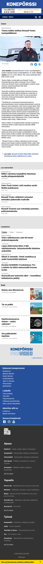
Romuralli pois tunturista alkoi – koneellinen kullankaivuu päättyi (21, 276)
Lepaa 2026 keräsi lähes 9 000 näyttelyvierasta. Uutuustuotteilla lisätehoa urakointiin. (21, 248)
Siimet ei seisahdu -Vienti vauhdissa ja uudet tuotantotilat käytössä (19, 257)
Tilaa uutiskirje (8, 394)
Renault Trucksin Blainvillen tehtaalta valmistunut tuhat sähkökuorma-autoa (21, 155)
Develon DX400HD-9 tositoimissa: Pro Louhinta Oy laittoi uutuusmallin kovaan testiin (19, 267)
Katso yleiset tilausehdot (11, 404)
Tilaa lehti (6, 396)
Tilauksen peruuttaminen (11, 401)
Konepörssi (7, 371)
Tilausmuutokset (8, 399)
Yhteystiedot (7, 384)
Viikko (12, 232)
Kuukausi (19, 232)
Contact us (6, 411)
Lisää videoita (37, 358)
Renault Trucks (24, 71)
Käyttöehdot (7, 386)
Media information (9, 414)
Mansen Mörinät (8, 374)
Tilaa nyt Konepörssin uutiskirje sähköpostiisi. (17, 562)
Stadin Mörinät (8, 376)
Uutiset (5, 17)
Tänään (4, 232)
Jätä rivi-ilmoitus (8, 381)
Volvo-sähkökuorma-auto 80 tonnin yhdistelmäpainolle (17, 238)
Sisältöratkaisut (8, 379)
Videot (11, 17)
